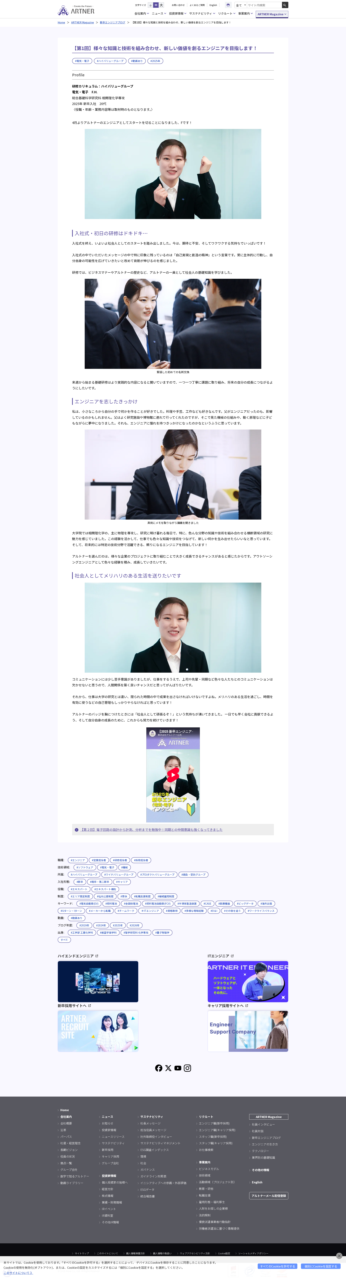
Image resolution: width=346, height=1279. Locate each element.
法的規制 (204, 1215)
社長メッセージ (150, 1123)
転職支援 (204, 1195)
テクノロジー (260, 1151)
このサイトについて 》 (18, 1273)
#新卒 (80, 882)
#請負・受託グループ (193, 874)
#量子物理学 (162, 932)
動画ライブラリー (71, 1183)
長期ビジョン (69, 1150)
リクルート (225, 13)
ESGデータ (147, 1189)
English (213, 4)
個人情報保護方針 (135, 1253)
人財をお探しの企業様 (213, 1208)
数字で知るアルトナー (74, 1176)
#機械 (124, 867)
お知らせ (107, 1123)
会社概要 (66, 1123)
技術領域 (204, 1175)
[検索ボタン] (285, 5)
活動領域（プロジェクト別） (217, 1182)
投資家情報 (176, 13)
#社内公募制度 (105, 896)
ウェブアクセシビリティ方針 (195, 1253)
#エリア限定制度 (80, 896)
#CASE (207, 903)
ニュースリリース (113, 1136)
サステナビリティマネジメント (160, 1143)
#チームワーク (126, 911)
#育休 (124, 896)
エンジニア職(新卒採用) (214, 1123)
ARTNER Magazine (270, 14)
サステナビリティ (200, 13)
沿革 (63, 1130)
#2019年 (84, 925)
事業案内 (244, 13)
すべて (64, 940)
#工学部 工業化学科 (82, 932)
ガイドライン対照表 (153, 1176)
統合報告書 (147, 1196)
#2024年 (101, 925)
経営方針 (107, 1189)
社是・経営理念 (70, 1143)
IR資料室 (107, 1215)
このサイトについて (107, 1253)
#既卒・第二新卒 (99, 882)
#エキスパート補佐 (105, 889)
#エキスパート (79, 889)
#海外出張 (266, 903)
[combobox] (264, 5)
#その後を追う (232, 911)
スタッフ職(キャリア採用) (216, 1143)
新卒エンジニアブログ (112, 22)
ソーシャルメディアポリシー (253, 1253)
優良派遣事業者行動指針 (215, 1222)
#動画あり (137, 61)
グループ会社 (68, 1169)
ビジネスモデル (209, 1169)
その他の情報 (260, 1170)
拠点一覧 (66, 1163)
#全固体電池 (131, 903)
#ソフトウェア (85, 867)
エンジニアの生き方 (265, 1144)
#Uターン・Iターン (71, 911)
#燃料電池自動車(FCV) (157, 903)
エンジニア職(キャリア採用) (217, 1130)
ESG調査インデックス (154, 1150)
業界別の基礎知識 (263, 1157)
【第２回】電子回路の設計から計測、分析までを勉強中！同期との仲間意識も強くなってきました (151, 829)
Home (61, 22)
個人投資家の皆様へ (115, 1182)
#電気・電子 (82, 61)
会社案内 (140, 13)
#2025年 (155, 61)
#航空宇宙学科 (108, 932)
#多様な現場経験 (194, 911)
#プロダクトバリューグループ (157, 874)
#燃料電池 (111, 903)
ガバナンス (147, 1169)
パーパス (66, 1136)
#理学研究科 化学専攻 (136, 932)
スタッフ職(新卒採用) (213, 1136)
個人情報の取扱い (162, 1253)
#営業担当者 (99, 860)
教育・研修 (206, 1188)
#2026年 (134, 925)
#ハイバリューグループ (110, 61)
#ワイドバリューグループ (118, 874)
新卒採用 (107, 1150)
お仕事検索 (206, 1150)
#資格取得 (172, 911)
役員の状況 (67, 1156)
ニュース (157, 13)
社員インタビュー (263, 1124)
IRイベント (109, 1209)
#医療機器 (224, 903)
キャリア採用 (110, 1156)
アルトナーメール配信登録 (269, 1195)
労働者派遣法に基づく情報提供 (219, 1228)
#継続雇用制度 (166, 896)
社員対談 (257, 1131)
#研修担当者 (120, 860)
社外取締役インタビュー (156, 1136)
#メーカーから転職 (100, 911)
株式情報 (107, 1195)
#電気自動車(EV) (88, 903)
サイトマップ (82, 1253)
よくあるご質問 (197, 4)
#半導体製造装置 (187, 903)
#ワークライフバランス (261, 911)
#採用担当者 (141, 860)
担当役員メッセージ (153, 1130)
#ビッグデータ (245, 903)
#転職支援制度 (142, 896)
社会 (143, 1163)
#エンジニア (78, 860)
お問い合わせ (178, 4)
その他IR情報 (110, 1222)
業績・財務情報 (112, 1202)
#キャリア (122, 882)
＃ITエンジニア (150, 911)
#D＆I (214, 911)
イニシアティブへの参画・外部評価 (163, 1183)
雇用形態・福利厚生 (212, 1202)
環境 (143, 1156)
